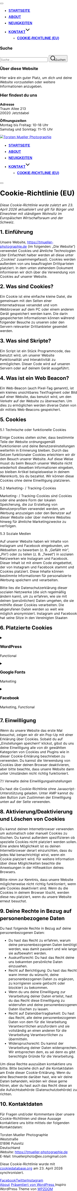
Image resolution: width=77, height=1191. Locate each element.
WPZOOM (45, 1189)
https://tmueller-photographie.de (26, 244)
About (15, 17)
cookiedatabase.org (16, 1168)
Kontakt (17, 32)
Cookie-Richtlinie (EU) (38, 38)
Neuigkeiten (20, 23)
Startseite (19, 10)
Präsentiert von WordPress (33, 1184)
